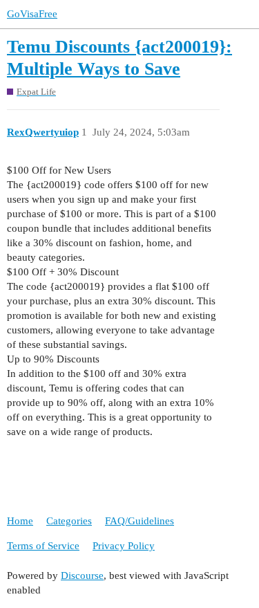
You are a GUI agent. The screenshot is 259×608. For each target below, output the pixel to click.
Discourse (82, 575)
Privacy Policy (124, 545)
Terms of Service (43, 545)
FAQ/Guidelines (139, 520)
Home (20, 520)
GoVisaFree (32, 13)
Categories (69, 520)
